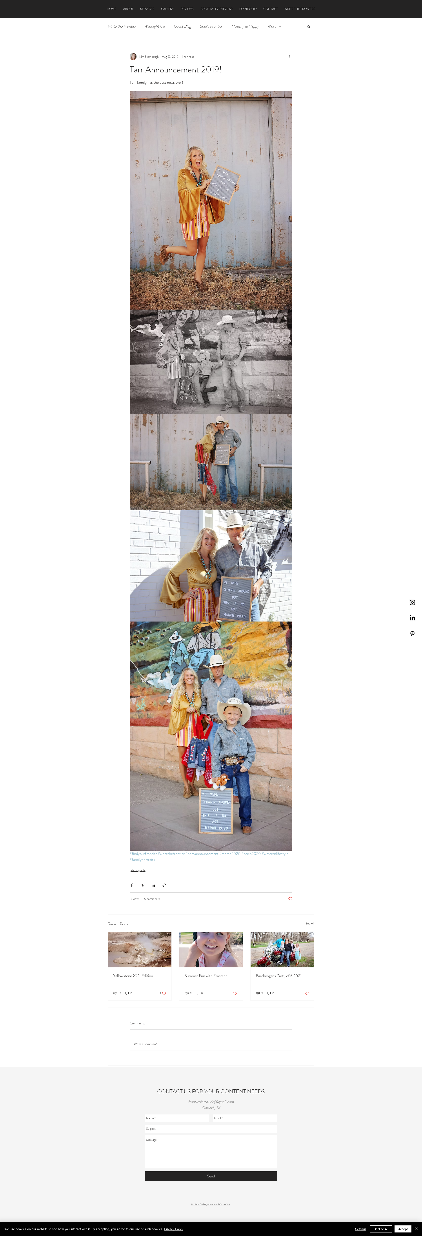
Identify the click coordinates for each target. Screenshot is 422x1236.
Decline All (381, 1229)
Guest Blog (182, 26)
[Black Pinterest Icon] (412, 633)
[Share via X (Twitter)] (142, 885)
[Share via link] (164, 885)
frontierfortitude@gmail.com (211, 1102)
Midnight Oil (155, 26)
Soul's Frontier (211, 26)
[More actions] (289, 56)
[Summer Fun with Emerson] (211, 949)
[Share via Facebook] (132, 885)
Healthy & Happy (245, 26)
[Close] (416, 1228)
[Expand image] (211, 200)
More (272, 26)
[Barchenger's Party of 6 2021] (282, 949)
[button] (309, 26)
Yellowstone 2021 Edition (133, 976)
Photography (138, 870)
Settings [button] (360, 1229)
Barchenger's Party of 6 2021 (278, 976)
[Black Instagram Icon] (412, 602)
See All (310, 923)
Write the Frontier (122, 26)
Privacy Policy (173, 1229)
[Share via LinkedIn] (153, 885)
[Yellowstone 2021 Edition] (139, 949)
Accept (403, 1229)
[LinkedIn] (412, 618)
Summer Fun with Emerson (206, 976)
